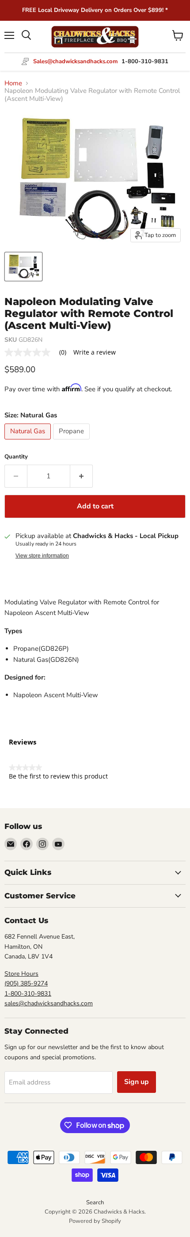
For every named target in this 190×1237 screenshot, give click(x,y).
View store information (42, 556)
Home (13, 83)
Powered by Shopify (95, 1221)
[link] (38, 352)
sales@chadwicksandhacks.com (48, 1003)
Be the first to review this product (58, 776)
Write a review (94, 352)
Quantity (16, 457)
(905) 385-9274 (26, 983)
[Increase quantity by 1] (81, 476)
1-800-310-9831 (27, 993)
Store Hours (21, 974)
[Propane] (72, 441)
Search (95, 1202)
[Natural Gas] (28, 441)
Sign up (136, 1082)
